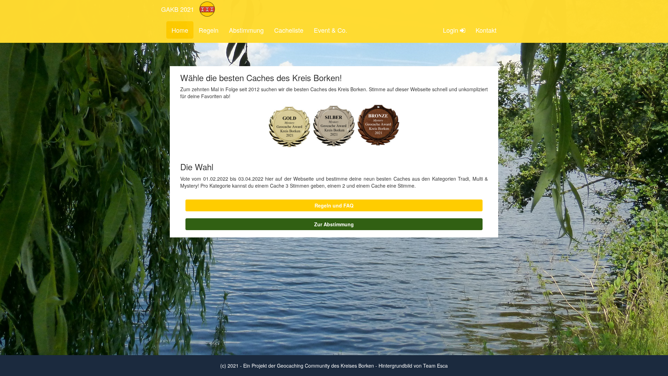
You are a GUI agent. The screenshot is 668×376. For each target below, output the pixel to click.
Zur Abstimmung (334, 224)
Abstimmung (246, 29)
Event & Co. (330, 29)
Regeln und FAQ (334, 205)
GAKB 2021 (177, 9)
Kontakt (486, 29)
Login (451, 29)
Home (180, 29)
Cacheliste (288, 29)
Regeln (208, 29)
